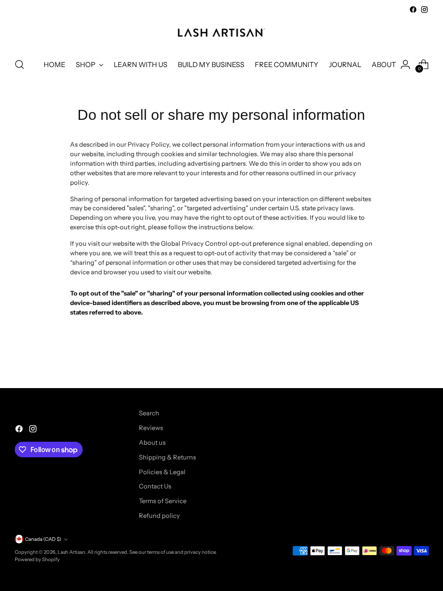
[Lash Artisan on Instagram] (424, 9)
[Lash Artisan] (221, 33)
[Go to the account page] (405, 64)
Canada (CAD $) (43, 539)
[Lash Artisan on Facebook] (413, 9)
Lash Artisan (71, 552)
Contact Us (155, 486)
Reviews (151, 428)
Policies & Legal (162, 472)
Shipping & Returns (167, 457)
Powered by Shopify (37, 559)
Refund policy (159, 516)
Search (149, 413)
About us (152, 442)
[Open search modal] (19, 64)
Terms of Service (162, 501)
